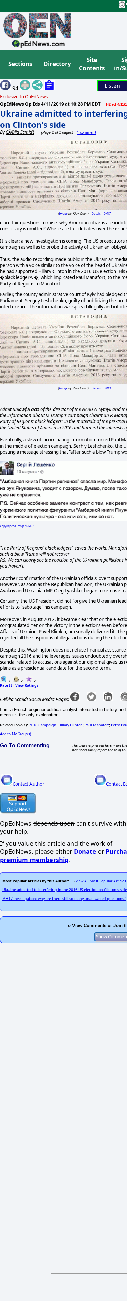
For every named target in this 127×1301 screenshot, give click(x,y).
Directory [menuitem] (57, 64)
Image (63, 213)
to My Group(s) (15, 733)
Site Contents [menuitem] (92, 64)
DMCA (107, 213)
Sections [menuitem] (20, 64)
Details (96, 213)
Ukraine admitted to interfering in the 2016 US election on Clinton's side (64, 889)
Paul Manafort (97, 725)
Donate (85, 851)
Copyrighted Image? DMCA (17, 526)
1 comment (86, 132)
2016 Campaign (42, 725)
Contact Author (28, 784)
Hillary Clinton (70, 725)
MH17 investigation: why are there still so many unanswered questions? (64, 898)
